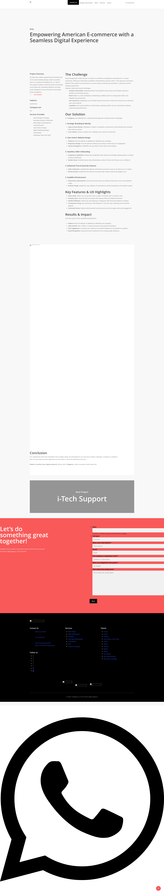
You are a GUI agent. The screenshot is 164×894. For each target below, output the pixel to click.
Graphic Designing (74, 646)
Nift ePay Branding (110, 656)
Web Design (72, 632)
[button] (36, 94)
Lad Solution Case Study (111, 639)
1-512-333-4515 (40, 637)
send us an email (40, 632)
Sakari (106, 651)
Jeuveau (106, 646)
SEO (69, 644)
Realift (106, 649)
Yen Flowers (107, 654)
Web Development (74, 634)
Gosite (106, 634)
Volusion (106, 636)
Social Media (72, 641)
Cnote (105, 641)
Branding (71, 636)
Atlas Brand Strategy (110, 659)
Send (93, 601)
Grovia (106, 632)
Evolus (106, 644)
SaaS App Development (75, 639)
